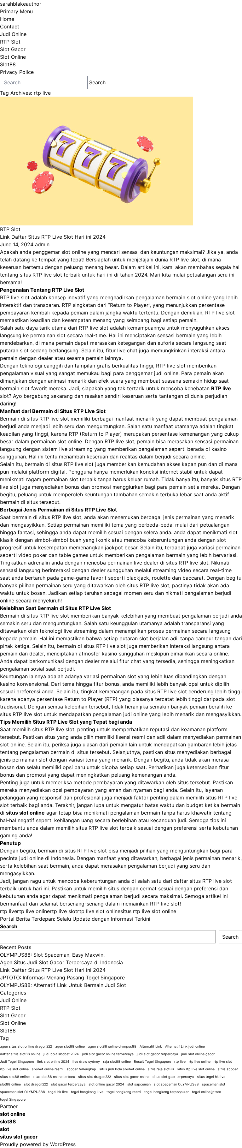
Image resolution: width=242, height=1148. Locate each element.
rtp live (8, 911)
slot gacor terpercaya (68, 1084)
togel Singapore (13, 1099)
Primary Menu (16, 11)
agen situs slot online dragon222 (26, 1046)
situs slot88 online (15, 1077)
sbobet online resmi (47, 1069)
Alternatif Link (151, 1046)
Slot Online (13, 57)
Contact (9, 26)
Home (7, 19)
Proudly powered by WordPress (38, 1144)
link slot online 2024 (53, 1062)
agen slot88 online (70, 1046)
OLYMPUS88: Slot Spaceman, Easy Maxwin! (52, 955)
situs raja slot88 (161, 1069)
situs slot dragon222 (94, 1077)
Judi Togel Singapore (17, 1062)
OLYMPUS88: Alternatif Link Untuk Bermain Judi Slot (63, 985)
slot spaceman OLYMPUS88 (176, 1084)
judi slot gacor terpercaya (157, 1054)
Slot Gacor (13, 49)
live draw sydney (86, 1062)
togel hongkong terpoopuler (166, 1092)
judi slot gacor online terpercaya (108, 1054)
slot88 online (10, 1084)
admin (42, 244)
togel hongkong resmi (124, 1092)
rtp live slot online (98, 911)
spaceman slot (213, 1084)
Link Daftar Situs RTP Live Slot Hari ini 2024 (53, 237)
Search (8, 926)
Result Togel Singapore (152, 1062)
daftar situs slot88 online (20, 1054)
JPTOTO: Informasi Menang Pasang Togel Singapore (62, 977)
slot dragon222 (36, 1084)
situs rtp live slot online (148, 911)
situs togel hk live (211, 1077)
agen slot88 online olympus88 (112, 1046)
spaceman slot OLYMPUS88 (22, 1092)
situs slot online (25, 813)
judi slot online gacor (198, 1054)
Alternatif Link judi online (185, 1046)
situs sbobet (228, 1069)
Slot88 (8, 64)
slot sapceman (139, 1084)
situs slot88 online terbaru (54, 1077)
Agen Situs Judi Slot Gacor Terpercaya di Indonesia (61, 962)
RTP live (221, 388)
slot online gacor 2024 (106, 1084)
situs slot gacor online (131, 1077)
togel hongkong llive (87, 1092)
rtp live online (33, 911)
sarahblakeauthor (20, 4)
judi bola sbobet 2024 (61, 1054)
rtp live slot (63, 911)
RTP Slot (10, 42)
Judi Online (13, 34)
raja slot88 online (117, 1062)
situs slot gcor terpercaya (173, 1077)
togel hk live (58, 1092)
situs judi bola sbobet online (122, 1069)
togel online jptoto (206, 1092)
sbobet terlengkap (81, 1069)
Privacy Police (17, 72)
